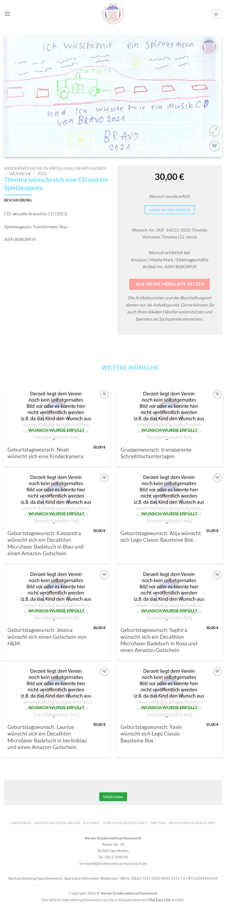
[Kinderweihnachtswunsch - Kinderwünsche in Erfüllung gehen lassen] (113, 14)
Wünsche (20, 173)
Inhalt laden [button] (113, 796)
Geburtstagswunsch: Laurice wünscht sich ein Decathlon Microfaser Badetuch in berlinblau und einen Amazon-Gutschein (47, 737)
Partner (158, 823)
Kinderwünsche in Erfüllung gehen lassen (55, 168)
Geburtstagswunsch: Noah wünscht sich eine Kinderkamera (45, 453)
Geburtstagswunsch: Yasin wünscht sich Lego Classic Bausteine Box (151, 734)
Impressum (21, 823)
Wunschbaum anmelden (192, 823)
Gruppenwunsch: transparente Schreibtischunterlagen (156, 453)
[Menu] (7, 13)
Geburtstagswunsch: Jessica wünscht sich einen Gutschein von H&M (46, 636)
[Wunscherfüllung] (217, 13)
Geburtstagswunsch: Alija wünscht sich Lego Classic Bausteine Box (160, 536)
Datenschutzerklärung (57, 823)
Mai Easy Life (159, 899)
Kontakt (91, 823)
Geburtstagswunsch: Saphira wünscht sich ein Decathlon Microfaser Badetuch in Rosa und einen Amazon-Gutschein (158, 640)
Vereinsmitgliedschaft (125, 823)
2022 (42, 173)
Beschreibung (18, 200)
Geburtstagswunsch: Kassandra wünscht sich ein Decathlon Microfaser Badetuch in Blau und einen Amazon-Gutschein (45, 543)
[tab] (18, 200)
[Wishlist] (214, 146)
